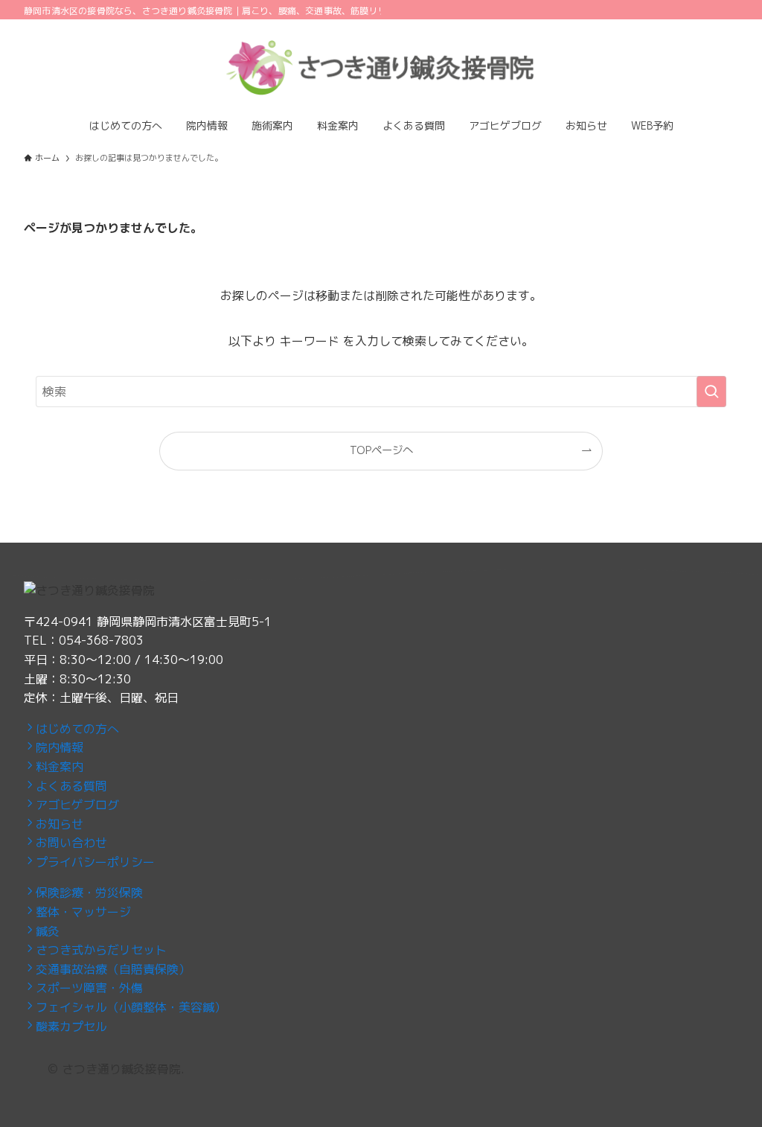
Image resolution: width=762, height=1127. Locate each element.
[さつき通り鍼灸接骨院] (381, 67)
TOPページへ (381, 450)
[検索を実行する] (711, 391)
